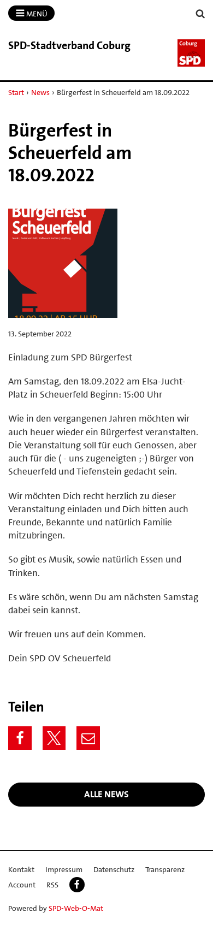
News (40, 92)
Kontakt (21, 869)
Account (22, 885)
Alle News (106, 794)
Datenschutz (113, 869)
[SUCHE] (200, 13)
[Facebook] (20, 738)
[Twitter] (54, 738)
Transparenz (165, 869)
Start (16, 92)
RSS (52, 885)
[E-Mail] (88, 738)
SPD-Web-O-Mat (76, 908)
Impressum (63, 869)
